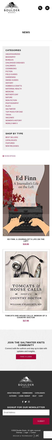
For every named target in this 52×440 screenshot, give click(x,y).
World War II (12, 123)
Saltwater (10, 109)
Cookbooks (11, 68)
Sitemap (19, 432)
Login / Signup (24, 396)
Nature (9, 97)
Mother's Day (12, 94)
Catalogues (11, 140)
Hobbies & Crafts (14, 86)
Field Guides (11, 74)
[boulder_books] (29, 401)
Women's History (14, 120)
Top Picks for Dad (14, 112)
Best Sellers (12, 137)
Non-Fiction (11, 100)
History (9, 83)
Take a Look (26, 357)
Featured (10, 143)
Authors (12, 396)
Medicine (10, 92)
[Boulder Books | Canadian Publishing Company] (12, 8)
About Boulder (13, 393)
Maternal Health (14, 89)
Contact (33, 432)
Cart (41, 396)
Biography (10, 57)
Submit (41, 421)
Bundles (9, 60)
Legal (26, 432)
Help (34, 396)
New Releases (12, 146)
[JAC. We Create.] (26, 436)
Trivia (8, 115)
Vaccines (10, 118)
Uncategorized (13, 54)
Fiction (9, 71)
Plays (8, 106)
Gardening (11, 77)
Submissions (27, 393)
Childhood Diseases (15, 63)
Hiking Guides (12, 80)
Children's (11, 66)
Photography (12, 103)
